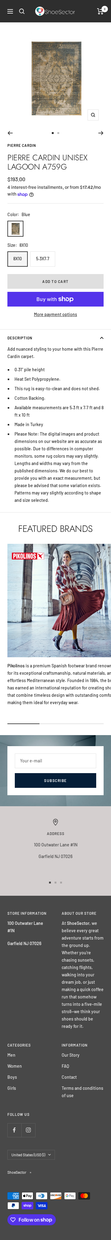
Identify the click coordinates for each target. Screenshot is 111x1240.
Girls (11, 1088)
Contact (69, 1077)
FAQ (65, 1066)
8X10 (17, 258)
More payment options (55, 314)
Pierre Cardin (21, 145)
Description (19, 338)
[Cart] (100, 11)
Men (11, 1055)
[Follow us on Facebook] (14, 1130)
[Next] (101, 133)
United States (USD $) (28, 1155)
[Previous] (10, 133)
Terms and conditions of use (82, 1091)
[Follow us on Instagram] (28, 1130)
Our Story (71, 1055)
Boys (12, 1077)
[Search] (22, 11)
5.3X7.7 (42, 258)
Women (14, 1066)
